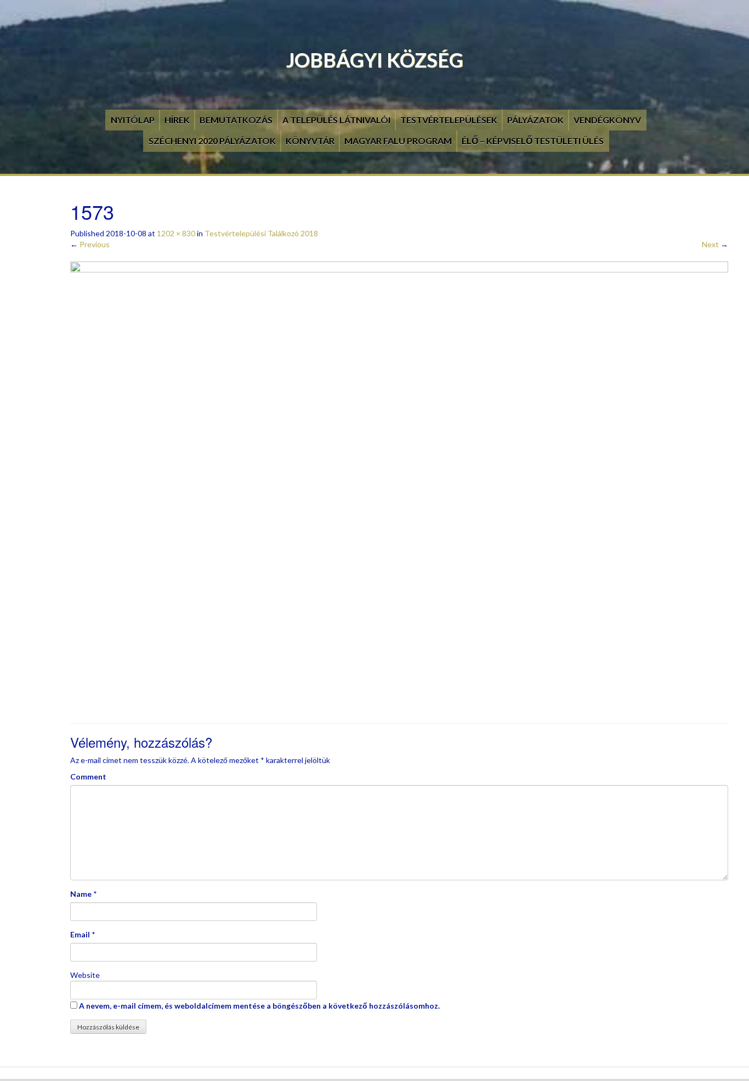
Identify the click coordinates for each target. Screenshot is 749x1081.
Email (80, 934)
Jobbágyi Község (374, 60)
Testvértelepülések (448, 120)
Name (81, 893)
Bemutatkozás (236, 120)
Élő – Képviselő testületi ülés (533, 140)
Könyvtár (310, 140)
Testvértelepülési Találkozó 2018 (261, 233)
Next (715, 244)
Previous (90, 244)
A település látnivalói (336, 120)
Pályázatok (535, 120)
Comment (88, 776)
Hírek (177, 120)
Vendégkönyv (607, 120)
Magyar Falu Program (398, 140)
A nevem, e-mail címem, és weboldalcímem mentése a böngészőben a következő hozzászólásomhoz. (259, 1005)
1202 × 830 (176, 233)
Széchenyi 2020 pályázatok (212, 140)
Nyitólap (133, 120)
